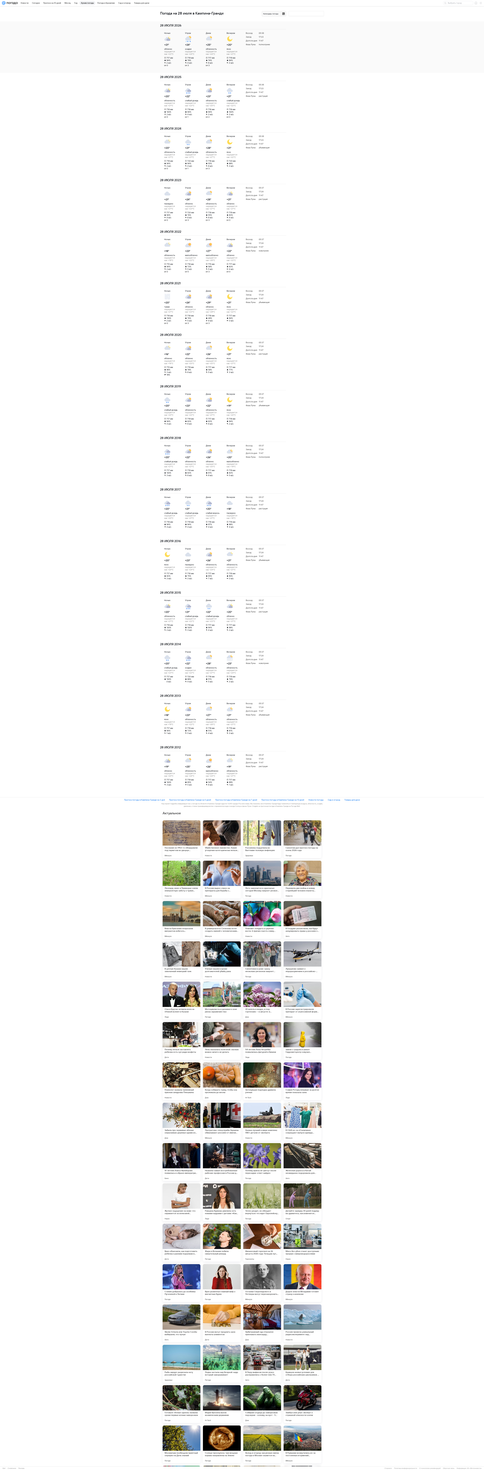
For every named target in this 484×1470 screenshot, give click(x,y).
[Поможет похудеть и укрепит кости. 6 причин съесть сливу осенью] (262, 920)
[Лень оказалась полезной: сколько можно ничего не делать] (222, 1041)
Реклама (21, 1468)
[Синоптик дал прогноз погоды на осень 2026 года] (302, 839)
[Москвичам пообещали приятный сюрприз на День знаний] (181, 1444)
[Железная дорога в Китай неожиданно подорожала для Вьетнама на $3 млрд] (302, 1162)
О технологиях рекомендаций (430, 1468)
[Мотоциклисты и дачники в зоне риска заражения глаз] (222, 1001)
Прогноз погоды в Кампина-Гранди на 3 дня (144, 800)
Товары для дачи (352, 800)
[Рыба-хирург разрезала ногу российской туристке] (181, 1364)
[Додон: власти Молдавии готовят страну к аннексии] (302, 1283)
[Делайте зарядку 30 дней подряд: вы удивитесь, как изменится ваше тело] (302, 1202)
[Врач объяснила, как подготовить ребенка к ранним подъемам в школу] (181, 1243)
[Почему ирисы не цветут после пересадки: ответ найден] (262, 1162)
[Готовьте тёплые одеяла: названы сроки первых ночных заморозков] (181, 1404)
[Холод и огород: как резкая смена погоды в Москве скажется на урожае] (262, 1444)
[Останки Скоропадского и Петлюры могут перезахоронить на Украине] (262, 1283)
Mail (4, 1468)
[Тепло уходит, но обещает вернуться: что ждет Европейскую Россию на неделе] (262, 1202)
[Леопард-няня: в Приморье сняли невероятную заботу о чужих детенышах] (181, 880)
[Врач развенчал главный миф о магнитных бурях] (222, 1283)
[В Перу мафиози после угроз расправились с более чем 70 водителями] (262, 1364)
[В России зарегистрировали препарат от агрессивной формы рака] (302, 1001)
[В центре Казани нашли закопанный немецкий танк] (181, 960)
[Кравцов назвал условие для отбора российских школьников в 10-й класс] (302, 1364)
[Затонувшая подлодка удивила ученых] (262, 1081)
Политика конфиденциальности (405, 1468)
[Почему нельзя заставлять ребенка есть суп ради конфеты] (181, 1041)
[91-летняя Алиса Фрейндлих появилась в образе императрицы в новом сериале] (181, 1162)
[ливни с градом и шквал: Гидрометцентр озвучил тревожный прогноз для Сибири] (302, 1041)
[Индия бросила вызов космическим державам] (222, 1404)
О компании (12, 1468)
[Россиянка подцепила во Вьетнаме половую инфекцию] (262, 839)
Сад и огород (334, 800)
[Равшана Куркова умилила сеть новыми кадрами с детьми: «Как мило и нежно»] (222, 1202)
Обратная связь (448, 1468)
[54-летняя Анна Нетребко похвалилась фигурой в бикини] (262, 1041)
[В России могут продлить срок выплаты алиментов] (222, 1323)
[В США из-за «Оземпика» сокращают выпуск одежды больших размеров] (302, 1122)
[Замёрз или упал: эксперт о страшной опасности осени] (302, 1404)
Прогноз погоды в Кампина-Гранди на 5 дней (190, 800)
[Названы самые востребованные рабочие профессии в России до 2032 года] (222, 1162)
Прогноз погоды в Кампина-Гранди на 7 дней (236, 800)
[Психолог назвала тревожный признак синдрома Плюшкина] (181, 1081)
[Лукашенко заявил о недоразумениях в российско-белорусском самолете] (302, 960)
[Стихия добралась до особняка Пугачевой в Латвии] (181, 1283)
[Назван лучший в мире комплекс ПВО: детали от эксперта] (262, 1122)
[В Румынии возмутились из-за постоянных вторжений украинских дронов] (302, 1444)
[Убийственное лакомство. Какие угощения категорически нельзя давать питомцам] (222, 839)
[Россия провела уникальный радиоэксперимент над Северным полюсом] (302, 1323)
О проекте (388, 1468)
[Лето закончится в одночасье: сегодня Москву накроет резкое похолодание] (262, 880)
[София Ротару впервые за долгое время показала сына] (302, 1081)
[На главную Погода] (12, 3)
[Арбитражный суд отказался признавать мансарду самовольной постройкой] (262, 1323)
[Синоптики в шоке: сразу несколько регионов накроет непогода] (262, 960)
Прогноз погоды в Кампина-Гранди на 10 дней (282, 800)
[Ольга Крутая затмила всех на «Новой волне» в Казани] (181, 1001)
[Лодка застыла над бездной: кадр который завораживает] (222, 1364)
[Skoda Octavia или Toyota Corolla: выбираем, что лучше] (181, 1323)
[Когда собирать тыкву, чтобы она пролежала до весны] (222, 1081)
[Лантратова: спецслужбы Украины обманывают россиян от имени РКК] (222, 1122)
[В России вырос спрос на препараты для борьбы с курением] (222, 880)
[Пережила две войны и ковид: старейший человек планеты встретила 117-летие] (302, 880)
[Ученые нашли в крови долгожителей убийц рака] (222, 960)
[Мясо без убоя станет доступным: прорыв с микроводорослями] (302, 1243)
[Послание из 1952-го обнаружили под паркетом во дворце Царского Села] (181, 839)
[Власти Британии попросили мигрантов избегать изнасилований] (181, 920)
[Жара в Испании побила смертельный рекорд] (222, 1243)
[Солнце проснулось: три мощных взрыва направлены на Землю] (222, 1444)
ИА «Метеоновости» (474, 1468)
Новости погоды (316, 800)
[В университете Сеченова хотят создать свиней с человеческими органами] (222, 920)
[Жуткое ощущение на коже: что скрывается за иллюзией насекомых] (181, 1202)
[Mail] (4, 3)
